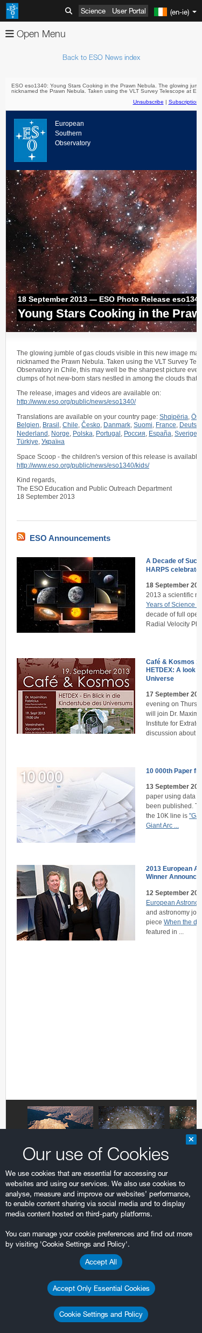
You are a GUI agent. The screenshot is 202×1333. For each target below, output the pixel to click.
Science (93, 10)
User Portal (129, 10)
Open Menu (40, 33)
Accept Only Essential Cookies (101, 1288)
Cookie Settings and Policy (101, 1314)
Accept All (101, 1261)
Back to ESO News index (101, 57)
